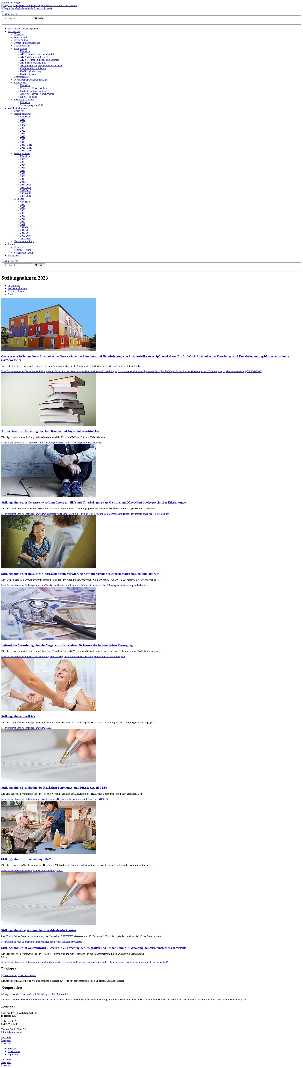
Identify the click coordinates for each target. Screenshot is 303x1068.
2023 (22, 128)
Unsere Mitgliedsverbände (27, 42)
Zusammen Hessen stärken (33, 88)
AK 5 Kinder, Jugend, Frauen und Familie (41, 65)
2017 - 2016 (26, 145)
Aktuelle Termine (22, 250)
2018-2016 (25, 227)
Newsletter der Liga (24, 241)
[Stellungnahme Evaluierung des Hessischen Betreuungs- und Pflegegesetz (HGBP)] (48, 781)
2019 (22, 139)
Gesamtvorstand (22, 45)
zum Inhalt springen (11, 2)
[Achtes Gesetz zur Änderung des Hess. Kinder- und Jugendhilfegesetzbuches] (48, 425)
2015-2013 (25, 187)
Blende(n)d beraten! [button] (24, 99)
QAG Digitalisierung (30, 71)
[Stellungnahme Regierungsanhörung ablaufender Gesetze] (48, 924)
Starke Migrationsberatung (33, 91)
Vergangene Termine (24, 252)
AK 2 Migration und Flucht (34, 57)
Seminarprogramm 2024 (32, 105)
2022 (22, 130)
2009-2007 (25, 193)
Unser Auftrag (21, 40)
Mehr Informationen (131, 371)
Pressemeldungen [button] (22, 113)
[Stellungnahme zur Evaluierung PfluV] (48, 852)
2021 (22, 133)
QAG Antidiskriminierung (33, 68)
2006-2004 (25, 196)
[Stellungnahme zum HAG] (48, 710)
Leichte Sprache (9, 261)
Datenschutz (14, 1051)
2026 (22, 119)
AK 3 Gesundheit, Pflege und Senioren (39, 59)
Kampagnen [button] (20, 82)
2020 (22, 136)
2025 (22, 122)
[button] (14, 31)
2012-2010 (25, 190)
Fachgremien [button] (20, 48)
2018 (22, 142)
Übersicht (19, 34)
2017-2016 (25, 184)
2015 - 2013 (26, 147)
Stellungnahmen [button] (22, 153)
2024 (22, 125)
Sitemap (12, 1048)
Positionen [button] (19, 198)
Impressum (13, 1054)
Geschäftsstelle (21, 76)
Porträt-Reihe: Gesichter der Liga (30, 79)
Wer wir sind (20, 37)
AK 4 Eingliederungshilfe (33, 62)
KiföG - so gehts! (29, 96)
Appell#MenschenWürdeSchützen (37, 94)
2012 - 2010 (26, 150)
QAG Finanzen (28, 74)
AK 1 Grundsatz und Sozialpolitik (37, 54)
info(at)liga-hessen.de (12, 1032)
